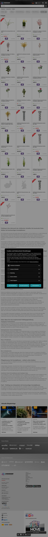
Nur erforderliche (12, 285)
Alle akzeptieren (35, 285)
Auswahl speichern (24, 285)
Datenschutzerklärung (34, 261)
